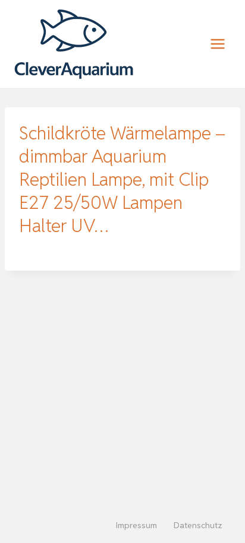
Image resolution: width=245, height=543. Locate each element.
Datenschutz (198, 525)
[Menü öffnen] (217, 43)
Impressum (136, 525)
